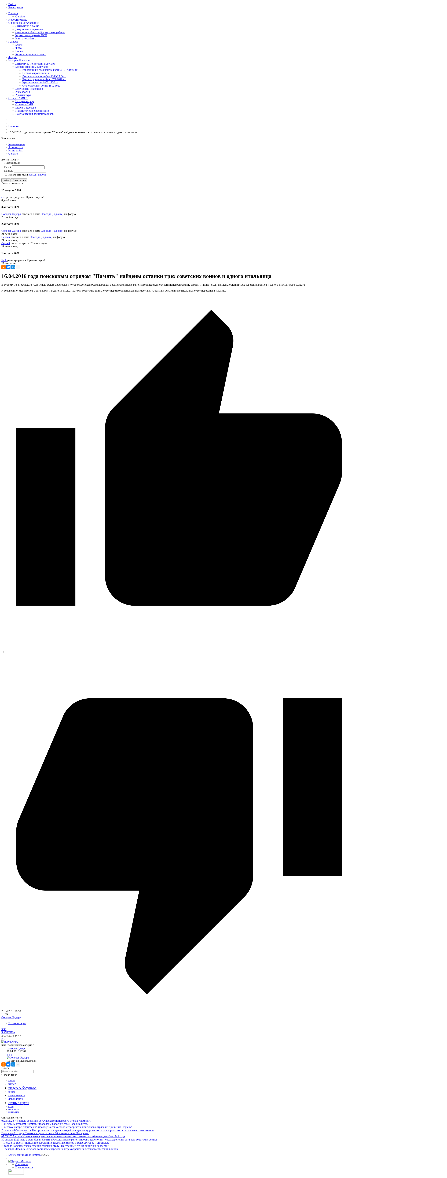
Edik (4, 260)
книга (12, 1092)
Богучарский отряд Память (24, 1154)
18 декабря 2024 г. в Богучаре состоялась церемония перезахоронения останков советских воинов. (60, 1148)
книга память (16, 1095)
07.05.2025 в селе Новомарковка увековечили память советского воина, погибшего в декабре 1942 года (63, 1136)
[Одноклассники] (3, 267)
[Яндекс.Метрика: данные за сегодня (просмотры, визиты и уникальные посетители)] (19, 1161)
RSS (3, 1029)
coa (3, 197)
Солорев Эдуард (11, 214)
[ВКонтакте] (8, 267)
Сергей (5, 237)
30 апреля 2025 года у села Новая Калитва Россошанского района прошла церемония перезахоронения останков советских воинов (79, 1139)
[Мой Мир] (13, 267)
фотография (13, 1109)
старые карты (18, 1103)
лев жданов (15, 1099)
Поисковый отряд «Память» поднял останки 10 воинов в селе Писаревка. (45, 1133)
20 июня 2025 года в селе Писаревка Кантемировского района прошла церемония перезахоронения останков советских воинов (77, 1130)
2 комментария (17, 1023)
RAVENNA (8, 1032)
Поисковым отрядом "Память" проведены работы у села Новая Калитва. (44, 1123)
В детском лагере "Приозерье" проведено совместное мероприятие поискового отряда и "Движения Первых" (66, 1126)
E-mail (8, 167)
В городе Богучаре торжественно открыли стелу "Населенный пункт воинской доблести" (55, 1145)
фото (10, 1106)
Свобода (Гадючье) (52, 214)
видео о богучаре (22, 1088)
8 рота (11, 1080)
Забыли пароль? (37, 174)
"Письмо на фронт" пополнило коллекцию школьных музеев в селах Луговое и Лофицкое (55, 1142)
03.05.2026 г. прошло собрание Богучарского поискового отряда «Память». (46, 1120)
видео (12, 1084)
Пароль (8, 170)
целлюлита (13, 1111)
